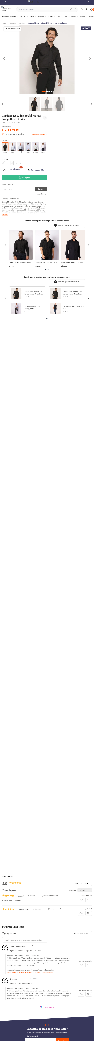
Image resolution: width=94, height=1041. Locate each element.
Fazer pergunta (81, 934)
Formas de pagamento (38, 134)
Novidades (5, 16)
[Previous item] (5, 2)
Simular (41, 189)
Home (4, 23)
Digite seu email (32, 1036)
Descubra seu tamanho (15, 170)
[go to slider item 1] (47, 104)
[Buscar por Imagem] (71, 9)
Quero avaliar (81, 883)
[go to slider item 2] (59, 104)
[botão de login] (86, 9)
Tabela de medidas (37, 170)
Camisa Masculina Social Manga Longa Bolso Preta (47, 23)
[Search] (76, 9)
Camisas (22, 23)
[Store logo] (7, 9)
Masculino (12, 23)
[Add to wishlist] (45, 117)
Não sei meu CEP (42, 194)
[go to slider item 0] (34, 104)
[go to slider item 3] (52, 91)
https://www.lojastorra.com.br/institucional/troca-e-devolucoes (30, 972)
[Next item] (88, 2)
